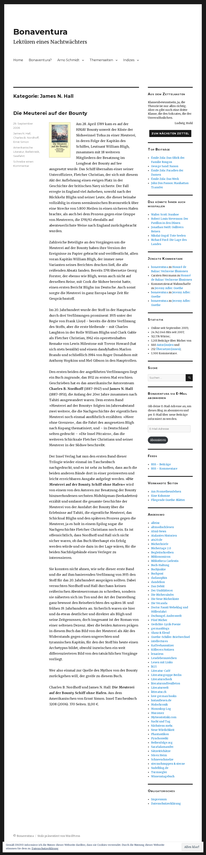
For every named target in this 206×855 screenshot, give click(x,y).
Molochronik (159, 704)
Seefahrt (19, 156)
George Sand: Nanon (164, 166)
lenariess (157, 654)
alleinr (155, 523)
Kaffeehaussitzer (162, 645)
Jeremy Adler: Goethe (169, 288)
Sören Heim (159, 755)
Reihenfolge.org (162, 742)
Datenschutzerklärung (166, 803)
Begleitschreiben (162, 552)
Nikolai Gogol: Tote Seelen (168, 235)
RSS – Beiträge (161, 464)
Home (18, 60)
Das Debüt (158, 586)
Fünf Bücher (159, 620)
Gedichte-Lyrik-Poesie (166, 624)
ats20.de (156, 540)
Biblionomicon (160, 556)
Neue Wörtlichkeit (162, 730)
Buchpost (157, 573)
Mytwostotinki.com (163, 717)
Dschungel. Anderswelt (166, 616)
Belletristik (32, 151)
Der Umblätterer (162, 590)
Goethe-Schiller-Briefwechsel (170, 637)
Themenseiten (101, 60)
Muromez (157, 713)
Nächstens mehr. (162, 725)
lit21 (154, 666)
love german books (163, 696)
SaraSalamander (162, 747)
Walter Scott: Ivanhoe (165, 214)
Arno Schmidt (68, 60)
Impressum (159, 799)
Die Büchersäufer (162, 594)
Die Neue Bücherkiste (165, 599)
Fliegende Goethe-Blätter (168, 500)
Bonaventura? (40, 60)
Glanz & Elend (160, 633)
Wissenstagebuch (162, 776)
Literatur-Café (160, 671)
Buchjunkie (158, 569)
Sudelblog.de (159, 768)
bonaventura (159, 267)
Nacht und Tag (160, 721)
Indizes (128, 60)
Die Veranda (159, 603)
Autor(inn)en (165, 345)
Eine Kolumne (160, 496)
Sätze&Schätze (161, 751)
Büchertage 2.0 (161, 548)
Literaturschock (161, 679)
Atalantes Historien (164, 535)
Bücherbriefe (159, 544)
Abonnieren (158, 440)
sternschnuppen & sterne (168, 763)
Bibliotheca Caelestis (164, 561)
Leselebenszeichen (164, 658)
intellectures (159, 641)
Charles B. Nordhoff (26, 137)
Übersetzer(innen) (168, 349)
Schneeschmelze (162, 759)
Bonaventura (40, 32)
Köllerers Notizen (162, 649)
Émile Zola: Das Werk (165, 179)
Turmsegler (159, 772)
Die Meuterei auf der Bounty (50, 113)
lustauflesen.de (161, 700)
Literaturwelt (160, 687)
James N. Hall (21, 133)
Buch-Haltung (160, 565)
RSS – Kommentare (164, 468)
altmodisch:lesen (162, 527)
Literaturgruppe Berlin (166, 675)
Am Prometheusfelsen (166, 491)
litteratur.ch (158, 692)
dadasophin (159, 578)
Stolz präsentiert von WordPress (58, 836)
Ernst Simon (21, 141)
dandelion (158, 582)
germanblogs (160, 628)
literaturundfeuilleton (165, 683)
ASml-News (158, 531)
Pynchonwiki (159, 738)
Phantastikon (160, 734)
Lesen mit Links (162, 662)
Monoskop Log (161, 709)
